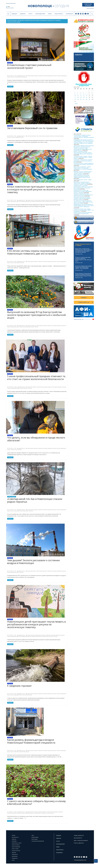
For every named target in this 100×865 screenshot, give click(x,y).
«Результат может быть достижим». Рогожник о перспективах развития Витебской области (82, 198)
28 (86, 99)
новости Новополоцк (14, 751)
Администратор (22, 75)
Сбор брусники (37, 813)
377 (15, 509)
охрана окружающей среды (16, 694)
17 (75, 97)
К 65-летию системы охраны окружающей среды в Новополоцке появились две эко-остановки (36, 252)
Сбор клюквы (43, 813)
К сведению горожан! (19, 685)
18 (78, 97)
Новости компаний (16, 846)
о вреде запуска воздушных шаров (26, 326)
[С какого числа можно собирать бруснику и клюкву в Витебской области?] (35, 765)
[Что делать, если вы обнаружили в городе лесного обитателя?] (35, 401)
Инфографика (14, 856)
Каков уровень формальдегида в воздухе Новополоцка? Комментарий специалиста (31, 741)
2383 (15, 811)
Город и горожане (11, 496)
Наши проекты (59, 13)
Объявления (69, 13)
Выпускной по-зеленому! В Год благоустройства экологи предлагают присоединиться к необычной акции (36, 314)
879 (15, 261)
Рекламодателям (40, 13)
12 (80, 95)
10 (75, 95)
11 (77, 95)
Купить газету (84, 302)
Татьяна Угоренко (23, 388)
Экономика (14, 841)
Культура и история (16, 850)
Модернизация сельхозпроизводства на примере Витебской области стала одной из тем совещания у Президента (84, 205)
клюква (39, 811)
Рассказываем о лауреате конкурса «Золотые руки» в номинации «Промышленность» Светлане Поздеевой (84, 136)
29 (89, 99)
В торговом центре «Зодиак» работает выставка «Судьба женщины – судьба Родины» (83, 157)
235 (15, 325)
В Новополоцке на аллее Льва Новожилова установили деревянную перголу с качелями (83, 191)
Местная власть (15, 837)
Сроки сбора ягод (50, 813)
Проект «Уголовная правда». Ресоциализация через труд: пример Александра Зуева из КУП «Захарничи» (83, 152)
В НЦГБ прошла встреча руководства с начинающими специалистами (83, 213)
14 (86, 95)
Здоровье (14, 852)
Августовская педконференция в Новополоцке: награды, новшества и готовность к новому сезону (82, 183)
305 (15, 750)
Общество (10, 62)
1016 (15, 75)
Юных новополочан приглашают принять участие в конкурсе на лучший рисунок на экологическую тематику (36, 189)
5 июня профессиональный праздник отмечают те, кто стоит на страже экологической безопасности (36, 378)
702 (15, 571)
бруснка (36, 811)
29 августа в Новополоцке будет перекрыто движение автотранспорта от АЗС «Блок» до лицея (83, 195)
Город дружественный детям (38, 841)
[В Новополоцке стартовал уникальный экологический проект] (35, 29)
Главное (13, 835)
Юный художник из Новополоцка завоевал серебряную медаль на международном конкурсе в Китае (82, 176)
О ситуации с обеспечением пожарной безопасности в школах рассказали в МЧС (83, 161)
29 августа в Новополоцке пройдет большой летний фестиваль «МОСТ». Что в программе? (84, 210)
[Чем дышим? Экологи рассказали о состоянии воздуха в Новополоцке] (35, 524)
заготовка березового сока (32, 136)
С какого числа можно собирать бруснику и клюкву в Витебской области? (36, 802)
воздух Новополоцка (31, 571)
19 (80, 97)
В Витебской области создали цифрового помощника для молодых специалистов (83, 164)
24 (75, 99)
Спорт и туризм (15, 848)
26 (80, 99)
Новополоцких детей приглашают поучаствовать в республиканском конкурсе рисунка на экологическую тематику (36, 624)
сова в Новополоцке (24, 510)
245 (15, 448)
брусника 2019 (31, 811)
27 (83, 99)
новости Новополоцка (15, 262)
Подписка (22, 13)
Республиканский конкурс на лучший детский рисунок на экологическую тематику (36, 201)
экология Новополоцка (27, 694)
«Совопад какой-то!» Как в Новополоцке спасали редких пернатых (34, 500)
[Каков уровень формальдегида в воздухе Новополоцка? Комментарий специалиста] (25, 708)
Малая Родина (35, 839)
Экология (12, 76)
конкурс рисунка (30, 200)
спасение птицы (13, 449)
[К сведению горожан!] (35, 649)
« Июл (76, 103)
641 (15, 635)
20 (83, 97)
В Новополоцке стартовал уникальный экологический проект (29, 66)
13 (83, 95)
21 (86, 97)
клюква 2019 (44, 811)
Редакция (14, 13)
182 (15, 200)
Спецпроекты (15, 854)
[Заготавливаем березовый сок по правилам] (35, 92)
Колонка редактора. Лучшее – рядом (82, 179)
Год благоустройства (31, 325)
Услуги (30, 13)
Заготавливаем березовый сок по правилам (32, 128)
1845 (15, 387)
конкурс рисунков (30, 635)
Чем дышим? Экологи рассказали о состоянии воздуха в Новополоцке (33, 562)
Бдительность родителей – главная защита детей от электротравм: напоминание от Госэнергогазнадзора (83, 168)
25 (78, 99)
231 (15, 693)
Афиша (50, 13)
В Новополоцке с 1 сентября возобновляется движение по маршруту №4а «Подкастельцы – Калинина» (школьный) (83, 187)
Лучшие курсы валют (90, 8)
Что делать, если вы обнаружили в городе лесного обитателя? (36, 439)
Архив (13, 860)
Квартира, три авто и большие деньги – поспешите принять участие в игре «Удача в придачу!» (83, 172)
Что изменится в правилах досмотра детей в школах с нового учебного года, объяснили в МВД (83, 202)
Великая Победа (35, 837)
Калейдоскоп (14, 858)
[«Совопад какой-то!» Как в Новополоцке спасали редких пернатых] (35, 462)
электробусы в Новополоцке (21, 76)
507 (15, 136)
